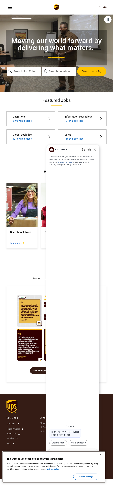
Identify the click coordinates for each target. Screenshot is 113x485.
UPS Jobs (11, 424)
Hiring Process (13, 429)
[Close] (100, 454)
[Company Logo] (56, 7)
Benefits (10, 438)
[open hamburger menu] (10, 7)
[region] (72, 301)
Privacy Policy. (53, 469)
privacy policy (65, 162)
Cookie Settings (86, 476)
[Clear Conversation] (83, 150)
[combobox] (24, 71)
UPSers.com (45, 431)
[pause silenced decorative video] (108, 19)
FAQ (8, 444)
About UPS (11, 434)
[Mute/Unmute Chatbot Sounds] (89, 149)
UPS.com (44, 427)
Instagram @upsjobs (43, 370)
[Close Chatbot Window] (95, 150)
